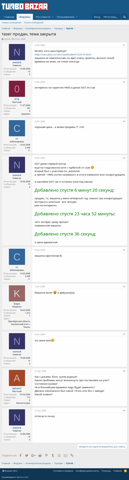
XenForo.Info (22, 477)
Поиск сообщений (33, 22)
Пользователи (65, 16)
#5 (124, 250)
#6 (124, 286)
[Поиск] (124, 17)
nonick (7, 38)
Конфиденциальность (87, 470)
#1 (124, 45)
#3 (124, 121)
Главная (9, 16)
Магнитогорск (23, 403)
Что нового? (43, 16)
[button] (52, 17)
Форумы (24, 16)
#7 (124, 334)
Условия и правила (63, 470)
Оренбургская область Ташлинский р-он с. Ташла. (19, 324)
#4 (124, 158)
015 (17, 99)
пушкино (25, 113)
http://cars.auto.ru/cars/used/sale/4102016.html (63, 54)
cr (17, 138)
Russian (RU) (10, 470)
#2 (124, 82)
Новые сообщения (11, 22)
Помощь (106, 470)
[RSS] (125, 471)
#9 (124, 410)
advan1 (17, 388)
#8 (124, 371)
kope (17, 303)
